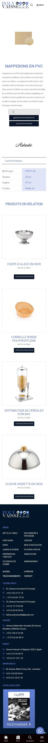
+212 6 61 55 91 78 (14, 678)
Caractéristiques (13, 160)
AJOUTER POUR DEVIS (24, 124)
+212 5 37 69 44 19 (14, 654)
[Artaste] (24, 153)
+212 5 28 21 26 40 (14, 633)
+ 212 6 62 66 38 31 (15, 637)
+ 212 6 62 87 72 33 (15, 597)
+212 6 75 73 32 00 (14, 606)
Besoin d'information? (25, 118)
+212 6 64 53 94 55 (14, 610)
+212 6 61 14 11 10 (14, 658)
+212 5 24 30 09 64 (14, 673)
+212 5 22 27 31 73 (14, 593)
